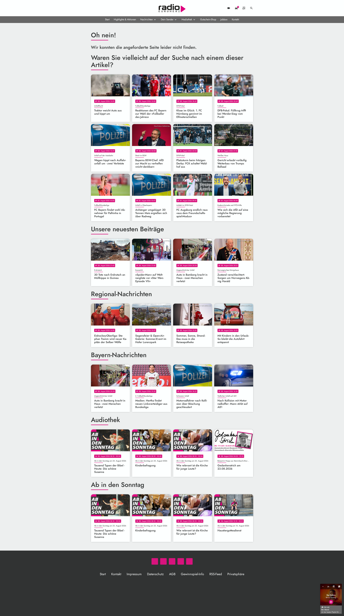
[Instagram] (104, 8)
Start (107, 19)
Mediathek (187, 19)
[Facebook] (99, 8)
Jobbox (223, 19)
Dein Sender (167, 19)
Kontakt (235, 19)
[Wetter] (243, 8)
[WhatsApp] (93, 8)
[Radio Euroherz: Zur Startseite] (172, 8)
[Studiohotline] (115, 8)
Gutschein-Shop (208, 19)
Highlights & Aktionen (125, 19)
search (251, 8)
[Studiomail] (110, 8)
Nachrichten (146, 19)
